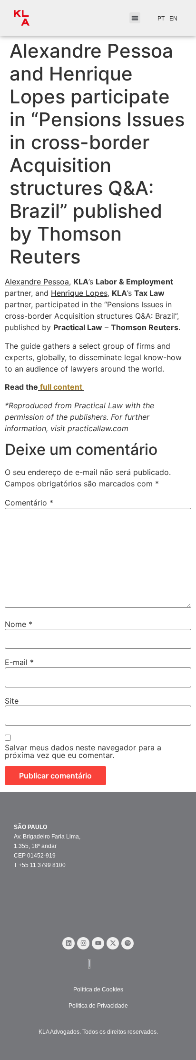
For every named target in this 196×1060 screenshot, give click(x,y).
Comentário (29, 502)
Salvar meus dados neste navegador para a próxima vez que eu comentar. (83, 751)
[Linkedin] (68, 943)
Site (12, 701)
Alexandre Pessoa (37, 281)
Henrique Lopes (79, 293)
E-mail (19, 662)
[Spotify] (127, 943)
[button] (134, 17)
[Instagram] (83, 943)
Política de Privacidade (98, 1005)
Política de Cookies (98, 989)
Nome (18, 624)
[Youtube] (98, 943)
